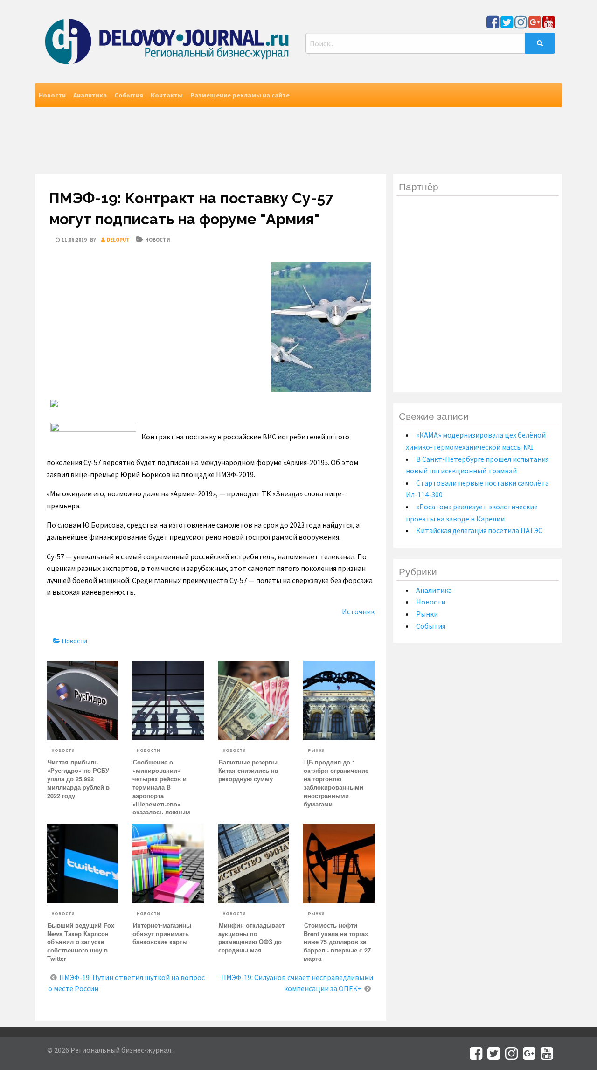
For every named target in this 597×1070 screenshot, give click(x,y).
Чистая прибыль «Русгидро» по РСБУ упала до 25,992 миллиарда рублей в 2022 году (78, 779)
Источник (358, 611)
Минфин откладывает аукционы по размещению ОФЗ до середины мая (251, 938)
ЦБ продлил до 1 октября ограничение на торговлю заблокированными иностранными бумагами (336, 783)
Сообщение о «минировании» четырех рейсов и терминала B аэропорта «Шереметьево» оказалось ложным (161, 787)
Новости (52, 95)
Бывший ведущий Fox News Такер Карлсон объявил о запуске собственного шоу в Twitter (80, 942)
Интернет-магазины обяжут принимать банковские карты (161, 933)
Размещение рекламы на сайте (240, 95)
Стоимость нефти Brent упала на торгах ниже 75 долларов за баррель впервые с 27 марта (337, 942)
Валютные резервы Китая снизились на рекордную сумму (248, 770)
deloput (118, 239)
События (128, 95)
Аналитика (90, 95)
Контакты (167, 95)
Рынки (316, 750)
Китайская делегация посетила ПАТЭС (479, 530)
